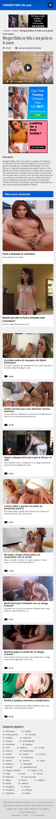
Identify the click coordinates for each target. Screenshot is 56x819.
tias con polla (30, 777)
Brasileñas (10, 790)
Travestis (6, 30)
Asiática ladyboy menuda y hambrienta (26, 700)
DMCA (26, 815)
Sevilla (8, 783)
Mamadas (28, 764)
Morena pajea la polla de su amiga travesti (24, 653)
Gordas (21, 48)
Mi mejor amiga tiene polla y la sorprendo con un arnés (22, 556)
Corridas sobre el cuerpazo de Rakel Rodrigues (25, 361)
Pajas (8, 774)
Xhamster (27, 738)
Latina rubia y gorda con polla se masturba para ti (23, 507)
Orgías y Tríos (37, 770)
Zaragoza (10, 787)
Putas (23, 774)
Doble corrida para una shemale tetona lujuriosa (27, 410)
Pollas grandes (12, 735)
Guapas (25, 754)
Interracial (10, 757)
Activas (27, 787)
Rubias (27, 793)
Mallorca (41, 780)
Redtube (37, 48)
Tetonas (39, 774)
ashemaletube (29, 741)
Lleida (42, 761)
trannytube (10, 744)
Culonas (9, 751)
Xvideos (9, 741)
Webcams (10, 777)
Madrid (15, 30)
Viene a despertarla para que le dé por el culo (28, 458)
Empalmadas (28, 751)
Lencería (25, 761)
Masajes (9, 767)
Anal (7, 748)
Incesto (42, 754)
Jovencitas (28, 757)
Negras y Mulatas (13, 770)
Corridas (41, 748)
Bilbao (8, 780)
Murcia (24, 780)
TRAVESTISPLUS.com (17, 5)
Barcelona (10, 731)
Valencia (24, 783)
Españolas (10, 793)
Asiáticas (23, 748)
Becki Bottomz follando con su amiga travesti (26, 604)
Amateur (29, 744)
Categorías (16, 815)
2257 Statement (38, 815)
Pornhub (32, 735)
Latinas (9, 761)
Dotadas (28, 790)
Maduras (9, 764)
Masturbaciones (30, 767)
